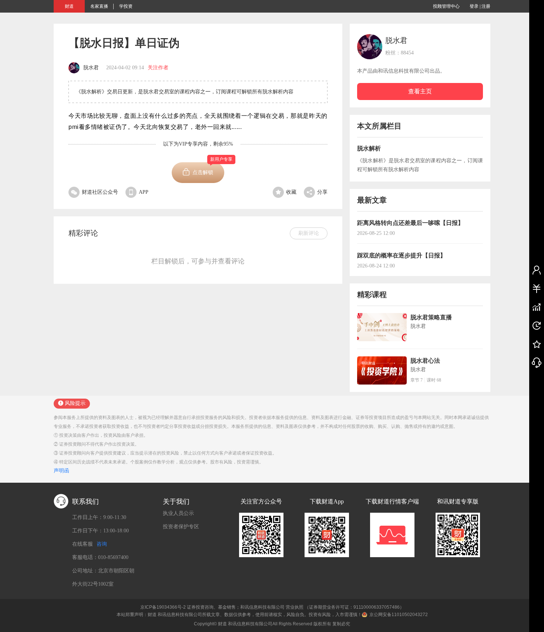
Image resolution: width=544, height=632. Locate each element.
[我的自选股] (536, 306)
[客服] (536, 362)
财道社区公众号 (100, 192)
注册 (485, 6)
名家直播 (99, 6)
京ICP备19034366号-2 (163, 607)
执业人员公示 (178, 513)
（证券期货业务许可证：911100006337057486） (354, 607)
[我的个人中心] (536, 269)
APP (143, 192)
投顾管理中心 (446, 6)
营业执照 (294, 607)
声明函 (61, 470)
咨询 (102, 544)
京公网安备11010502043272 (398, 614)
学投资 (125, 6)
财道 (69, 6)
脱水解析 (369, 148)
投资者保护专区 (181, 526)
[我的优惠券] (536, 288)
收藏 (291, 192)
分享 (322, 192)
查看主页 (420, 91)
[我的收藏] (536, 343)
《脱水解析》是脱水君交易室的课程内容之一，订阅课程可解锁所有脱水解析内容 (420, 165)
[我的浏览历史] (536, 325)
